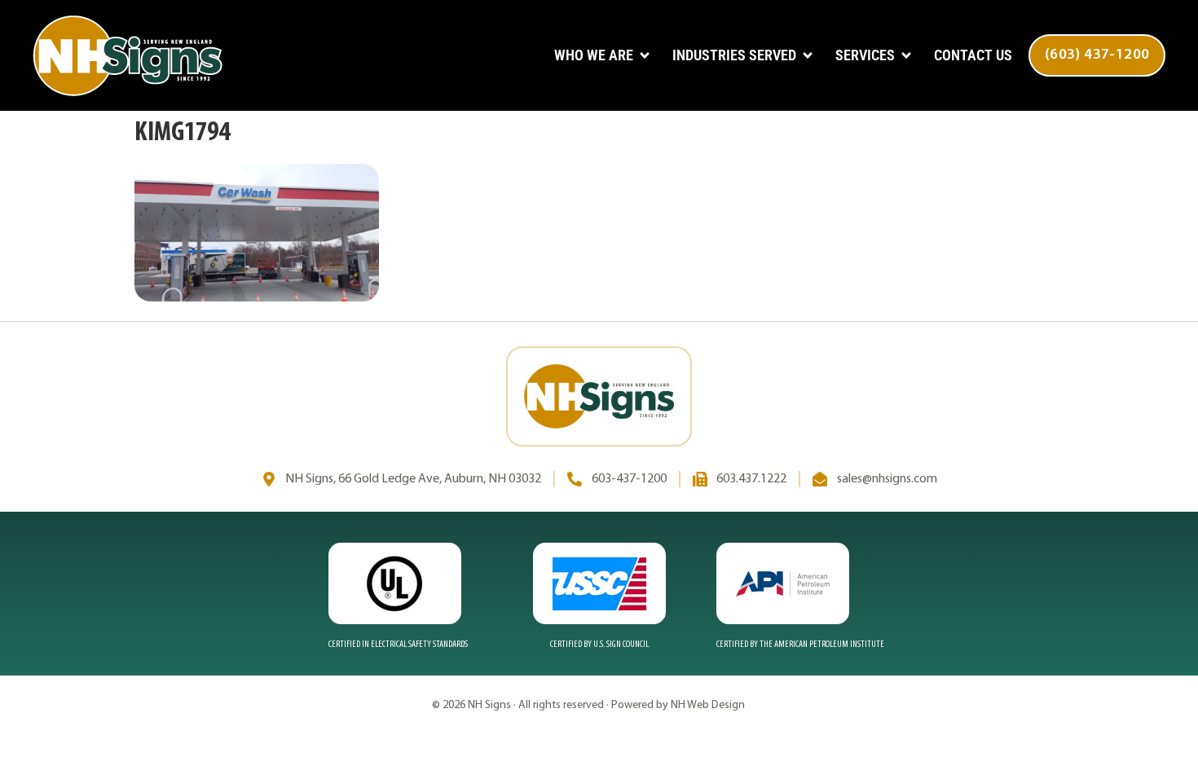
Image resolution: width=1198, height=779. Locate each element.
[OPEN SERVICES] (906, 55)
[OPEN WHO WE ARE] (644, 55)
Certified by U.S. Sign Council (599, 644)
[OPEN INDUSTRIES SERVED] (807, 55)
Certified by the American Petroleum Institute (800, 644)
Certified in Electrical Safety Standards (398, 644)
